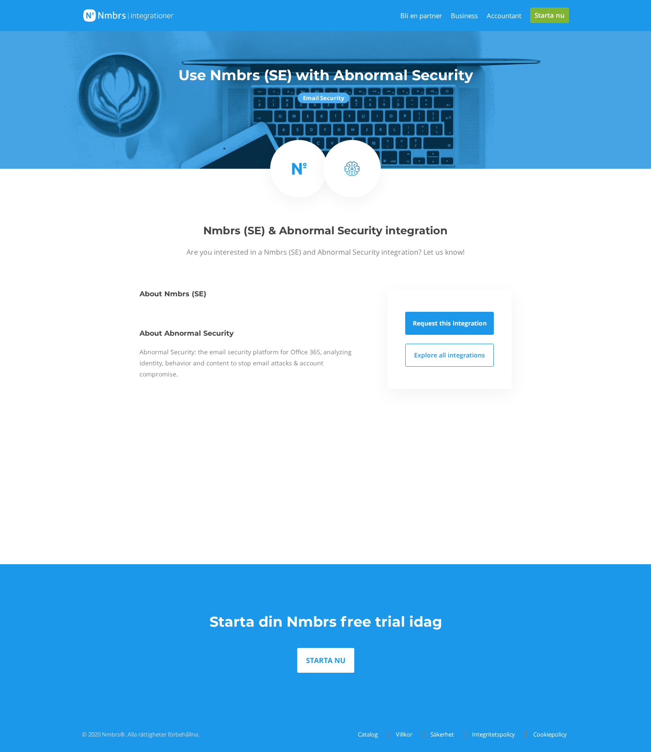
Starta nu (550, 15)
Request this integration (450, 323)
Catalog (368, 734)
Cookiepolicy (550, 734)
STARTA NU (325, 660)
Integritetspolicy (493, 734)
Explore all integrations (449, 355)
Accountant (504, 15)
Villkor (404, 734)
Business (464, 15)
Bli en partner (421, 15)
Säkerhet (442, 734)
